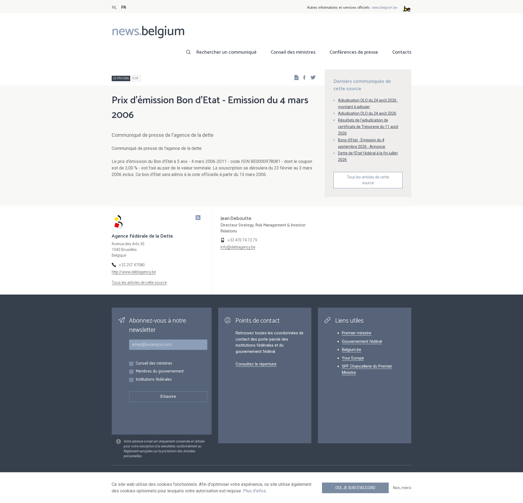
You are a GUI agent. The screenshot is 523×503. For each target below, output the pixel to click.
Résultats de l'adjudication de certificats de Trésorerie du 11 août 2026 (368, 126)
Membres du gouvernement (160, 371)
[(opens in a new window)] (303, 77)
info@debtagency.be (237, 247)
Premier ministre (356, 333)
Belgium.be (351, 349)
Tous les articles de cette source (368, 180)
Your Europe (353, 358)
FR (123, 7)
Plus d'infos (254, 490)
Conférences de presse (354, 52)
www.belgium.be (384, 7)
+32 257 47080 (132, 265)
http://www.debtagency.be (134, 272)
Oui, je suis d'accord (355, 488)
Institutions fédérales (154, 380)
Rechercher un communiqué (226, 52)
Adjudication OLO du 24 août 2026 (367, 113)
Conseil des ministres (293, 52)
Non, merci (402, 488)
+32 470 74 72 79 (242, 240)
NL (114, 7)
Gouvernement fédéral (362, 341)
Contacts (401, 52)
